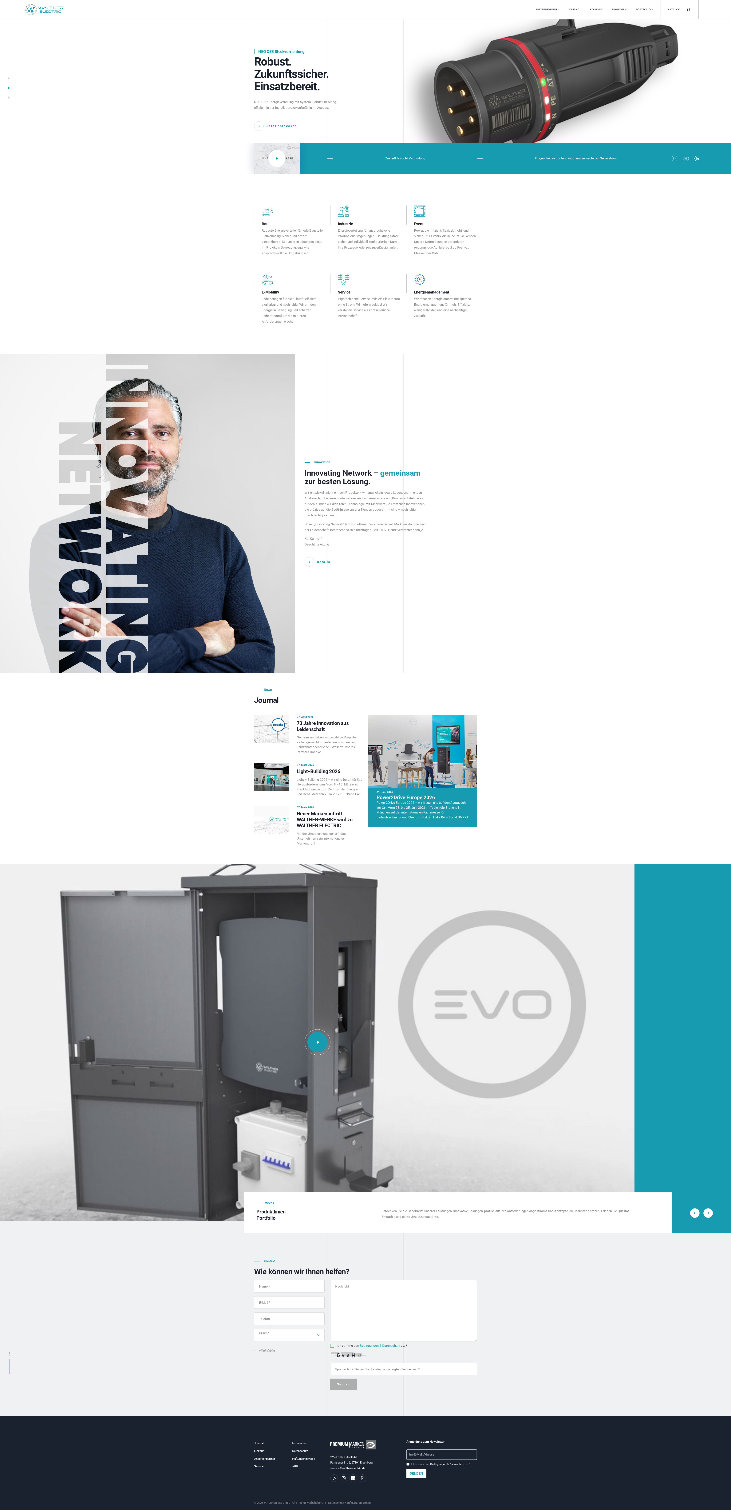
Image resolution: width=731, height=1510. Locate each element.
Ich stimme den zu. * (372, 1346)
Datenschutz (300, 1451)
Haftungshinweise (303, 1458)
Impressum (299, 1443)
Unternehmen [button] (547, 9)
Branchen (619, 9)
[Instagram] (686, 158)
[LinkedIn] (697, 158)
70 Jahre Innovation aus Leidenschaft (323, 726)
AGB (295, 1466)
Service (258, 1466)
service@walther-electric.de (347, 1468)
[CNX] (317, 1042)
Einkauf (259, 1451)
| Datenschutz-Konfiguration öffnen (347, 1502)
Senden (416, 1473)
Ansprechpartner (264, 1458)
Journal (574, 9)
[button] (8, 80)
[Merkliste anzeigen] (688, 9)
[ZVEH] (354, 1447)
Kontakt (596, 9)
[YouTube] (674, 158)
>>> (9, 1353)
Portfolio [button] (643, 9)
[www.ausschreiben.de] (362, 1478)
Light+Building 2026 (318, 771)
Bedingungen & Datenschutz (380, 1346)
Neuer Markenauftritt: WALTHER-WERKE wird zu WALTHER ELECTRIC (325, 819)
